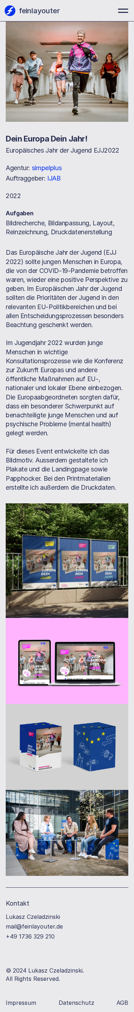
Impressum (21, 1002)
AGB (122, 1002)
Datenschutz (76, 1002)
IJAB (54, 178)
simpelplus (46, 168)
